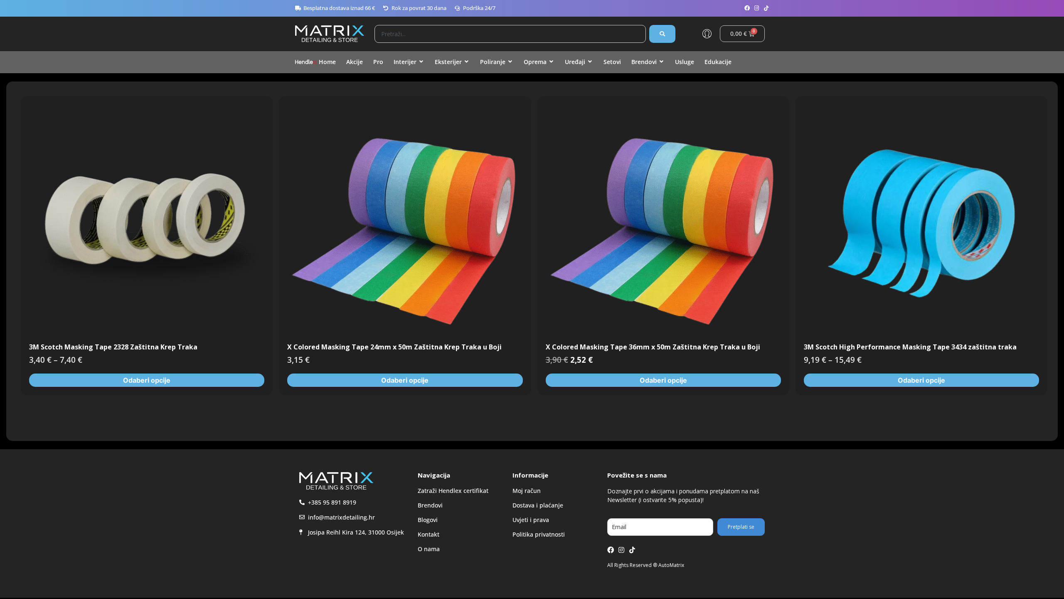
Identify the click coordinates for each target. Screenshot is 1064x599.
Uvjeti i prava (530, 520)
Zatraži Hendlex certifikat (453, 491)
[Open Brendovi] (662, 61)
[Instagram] (756, 8)
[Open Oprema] (551, 61)
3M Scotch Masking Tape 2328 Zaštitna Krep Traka (113, 346)
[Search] (662, 34)
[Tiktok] (766, 8)
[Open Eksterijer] (467, 61)
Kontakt (428, 534)
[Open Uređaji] (590, 61)
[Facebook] (747, 8)
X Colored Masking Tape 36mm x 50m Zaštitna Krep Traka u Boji (653, 346)
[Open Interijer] (421, 61)
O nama (429, 549)
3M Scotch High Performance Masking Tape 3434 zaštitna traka (910, 346)
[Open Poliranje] (510, 61)
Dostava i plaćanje (537, 505)
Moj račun (526, 491)
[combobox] (510, 34)
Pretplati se (741, 526)
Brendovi (430, 505)
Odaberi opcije (146, 380)
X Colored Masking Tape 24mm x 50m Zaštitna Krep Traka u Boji (394, 346)
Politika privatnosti (538, 534)
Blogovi (428, 520)
